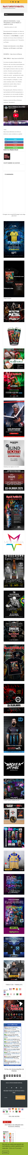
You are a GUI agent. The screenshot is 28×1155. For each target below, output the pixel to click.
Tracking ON (17, 1065)
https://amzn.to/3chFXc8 (18, 58)
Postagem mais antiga (20, 214)
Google (15, 144)
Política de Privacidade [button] (15, 1148)
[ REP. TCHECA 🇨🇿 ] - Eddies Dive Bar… (12, 1062)
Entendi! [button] (5, 1152)
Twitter (15, 139)
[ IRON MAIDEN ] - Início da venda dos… (12, 1053)
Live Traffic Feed (12, 1024)
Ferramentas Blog (7, 996)
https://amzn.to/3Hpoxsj (16, 54)
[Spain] (17, 990)
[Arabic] (17, 995)
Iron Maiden (15, 35)
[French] (11, 990)
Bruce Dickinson (8, 33)
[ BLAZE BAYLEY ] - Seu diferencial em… (11, 1036)
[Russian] (5, 995)
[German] (14, 990)
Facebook (15, 142)
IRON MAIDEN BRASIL (9, 1040)
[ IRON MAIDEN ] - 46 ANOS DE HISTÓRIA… (11, 1043)
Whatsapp (15, 147)
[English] (6, 990)
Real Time (12, 1065)
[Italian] (20, 990)
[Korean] (14, 995)
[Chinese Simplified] (21, 995)
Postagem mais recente (8, 214)
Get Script (7, 1065)
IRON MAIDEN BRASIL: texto (13, 1050)
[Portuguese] (8, 995)
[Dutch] (5, 992)
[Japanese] (11, 995)
